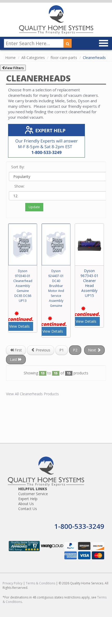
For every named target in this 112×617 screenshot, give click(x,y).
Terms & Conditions (40, 583)
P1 (61, 350)
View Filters (14, 67)
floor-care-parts (64, 57)
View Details (19, 326)
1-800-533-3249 (79, 526)
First (18, 350)
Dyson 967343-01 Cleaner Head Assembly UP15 (89, 283)
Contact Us (27, 508)
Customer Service (33, 493)
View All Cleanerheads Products (32, 393)
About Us (26, 503)
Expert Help (28, 498)
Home (10, 57)
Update (34, 207)
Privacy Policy (12, 583)
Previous (42, 350)
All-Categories (33, 57)
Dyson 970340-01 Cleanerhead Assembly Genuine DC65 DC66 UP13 (22, 286)
